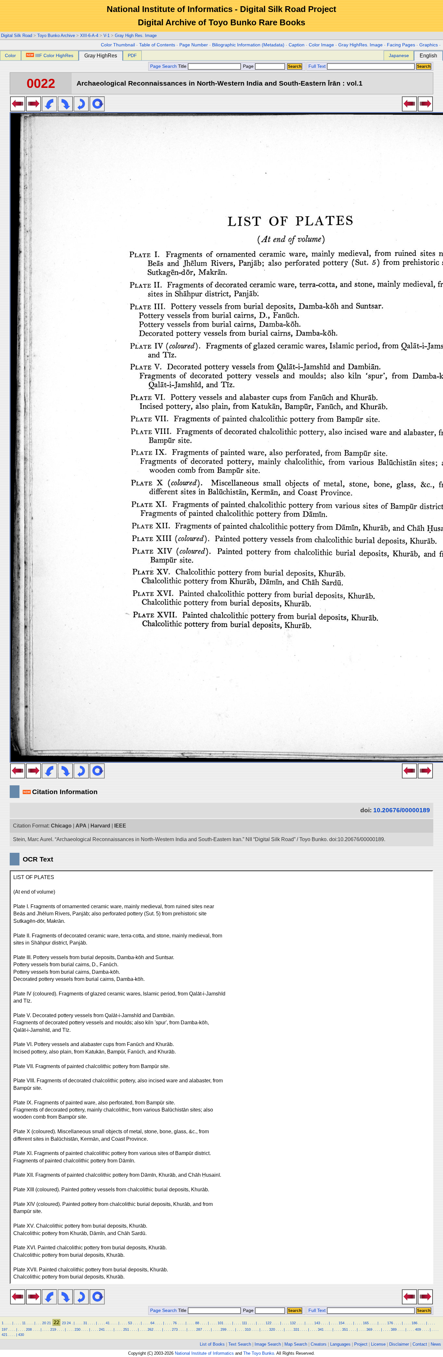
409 (418, 1329)
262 (150, 1329)
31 (85, 1323)
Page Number (193, 44)
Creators (319, 1344)
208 (29, 1329)
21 (49, 1323)
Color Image (321, 44)
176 (390, 1323)
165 (366, 1323)
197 (4, 1329)
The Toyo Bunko (258, 1353)
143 (317, 1323)
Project (360, 1344)
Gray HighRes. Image (360, 44)
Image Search (268, 1344)
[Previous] (17, 109)
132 (293, 1323)
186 (414, 1323)
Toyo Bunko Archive (56, 35)
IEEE (120, 825)
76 (175, 1323)
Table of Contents (157, 44)
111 (244, 1323)
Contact (420, 1344)
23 (64, 1323)
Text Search (239, 1344)
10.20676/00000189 (401, 810)
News (436, 1344)
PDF (132, 55)
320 (272, 1329)
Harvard (100, 825)
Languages (340, 1344)
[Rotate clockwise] (65, 109)
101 (220, 1323)
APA (81, 825)
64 (152, 1323)
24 (69, 1323)
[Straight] (97, 109)
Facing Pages (401, 44)
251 (126, 1329)
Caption (297, 44)
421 (4, 1335)
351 (345, 1329)
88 (197, 1323)
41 (108, 1323)
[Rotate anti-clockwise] (49, 109)
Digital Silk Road (16, 35)
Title (183, 66)
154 (341, 1323)
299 (223, 1329)
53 (130, 1323)
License (378, 1344)
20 (44, 1323)
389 (394, 1329)
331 (296, 1329)
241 (102, 1329)
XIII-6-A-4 (89, 35)
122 (268, 1323)
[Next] (33, 109)
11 (24, 1323)
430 (21, 1335)
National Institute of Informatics (204, 1353)
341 (321, 1329)
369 (369, 1329)
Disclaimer (399, 1344)
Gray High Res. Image (136, 35)
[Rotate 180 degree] (81, 109)
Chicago (61, 825)
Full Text (317, 66)
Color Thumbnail (118, 44)
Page (248, 66)
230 (77, 1329)
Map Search (295, 1344)
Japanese (399, 55)
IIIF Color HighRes (54, 55)
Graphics (428, 44)
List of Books (212, 1344)
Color (10, 55)
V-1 (106, 35)
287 (199, 1329)
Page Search (163, 66)
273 (175, 1329)
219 (53, 1329)
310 (248, 1329)
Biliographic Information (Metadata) (248, 44)
